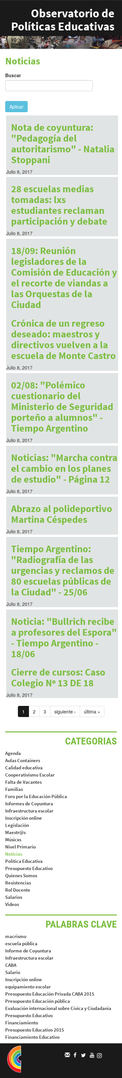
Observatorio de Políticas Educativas (63, 20)
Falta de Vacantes (23, 782)
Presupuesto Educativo (29, 868)
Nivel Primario (20, 847)
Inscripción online (23, 818)
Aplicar (16, 106)
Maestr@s (15, 832)
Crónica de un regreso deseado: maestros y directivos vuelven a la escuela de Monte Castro (63, 339)
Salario (12, 972)
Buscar (13, 75)
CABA (10, 965)
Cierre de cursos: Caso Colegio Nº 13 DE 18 (58, 677)
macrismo (15, 936)
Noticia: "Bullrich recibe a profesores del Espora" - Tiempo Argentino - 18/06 (64, 637)
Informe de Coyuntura (28, 951)
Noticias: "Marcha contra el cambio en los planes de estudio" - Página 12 (64, 468)
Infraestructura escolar (29, 811)
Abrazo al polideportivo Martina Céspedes (61, 513)
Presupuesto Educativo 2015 (34, 1030)
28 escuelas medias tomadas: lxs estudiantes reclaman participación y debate (59, 204)
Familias (14, 789)
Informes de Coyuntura (29, 803)
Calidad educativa (24, 767)
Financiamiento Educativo (32, 1037)
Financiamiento (21, 1022)
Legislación (17, 825)
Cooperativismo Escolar (30, 775)
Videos (12, 904)
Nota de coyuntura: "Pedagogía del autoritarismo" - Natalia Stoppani (63, 143)
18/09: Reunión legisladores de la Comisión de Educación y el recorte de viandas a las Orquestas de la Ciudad (64, 277)
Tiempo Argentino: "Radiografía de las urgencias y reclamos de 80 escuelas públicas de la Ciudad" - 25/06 (63, 570)
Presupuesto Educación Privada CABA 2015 (49, 994)
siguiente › (65, 711)
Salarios (13, 897)
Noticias (13, 854)
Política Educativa (24, 861)
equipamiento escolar (28, 987)
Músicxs (13, 839)
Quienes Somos (21, 875)
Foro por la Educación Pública (36, 796)
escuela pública (21, 943)
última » (92, 711)
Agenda (13, 753)
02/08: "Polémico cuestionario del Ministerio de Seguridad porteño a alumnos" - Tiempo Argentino (62, 406)
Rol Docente (17, 890)
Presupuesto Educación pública (37, 1001)
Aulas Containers (22, 760)
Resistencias (18, 883)
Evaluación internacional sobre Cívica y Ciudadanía (58, 1008)
